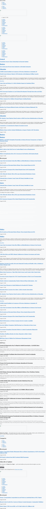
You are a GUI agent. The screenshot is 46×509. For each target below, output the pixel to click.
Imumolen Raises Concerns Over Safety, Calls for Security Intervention (16, 289)
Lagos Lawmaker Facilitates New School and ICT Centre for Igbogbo (18, 354)
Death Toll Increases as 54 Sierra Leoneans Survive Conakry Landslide (16, 320)
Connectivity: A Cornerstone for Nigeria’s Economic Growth (14, 125)
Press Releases (4, 25)
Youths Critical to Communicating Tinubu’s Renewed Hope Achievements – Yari (18, 280)
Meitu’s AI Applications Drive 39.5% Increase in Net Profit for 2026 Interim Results (19, 153)
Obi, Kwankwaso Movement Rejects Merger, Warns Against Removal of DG (17, 165)
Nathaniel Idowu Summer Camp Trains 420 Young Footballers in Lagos (16, 178)
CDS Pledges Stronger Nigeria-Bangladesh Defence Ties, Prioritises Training (19, 372)
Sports (3, 24)
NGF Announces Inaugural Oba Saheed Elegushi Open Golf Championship (17, 169)
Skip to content (2, 0)
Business (3, 20)
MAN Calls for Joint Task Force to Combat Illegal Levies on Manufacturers (17, 149)
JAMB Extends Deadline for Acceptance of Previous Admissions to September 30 (18, 71)
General (3, 19)
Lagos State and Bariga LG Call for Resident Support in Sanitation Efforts (17, 83)
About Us (4, 3)
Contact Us (4, 4)
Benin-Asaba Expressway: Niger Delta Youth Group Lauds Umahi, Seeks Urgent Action (20, 272)
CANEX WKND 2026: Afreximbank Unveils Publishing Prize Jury (16, 380)
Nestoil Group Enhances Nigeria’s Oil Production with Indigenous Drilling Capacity (19, 74)
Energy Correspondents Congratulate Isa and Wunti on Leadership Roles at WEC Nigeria (21, 497)
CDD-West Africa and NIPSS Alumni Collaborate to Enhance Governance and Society (20, 254)
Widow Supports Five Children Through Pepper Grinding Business (15, 98)
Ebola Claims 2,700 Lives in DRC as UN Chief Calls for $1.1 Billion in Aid (17, 506)
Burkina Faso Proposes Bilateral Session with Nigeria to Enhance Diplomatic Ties (18, 107)
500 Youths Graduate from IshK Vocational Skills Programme (14, 457)
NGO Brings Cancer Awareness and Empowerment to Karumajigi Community (17, 203)
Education (4, 22)
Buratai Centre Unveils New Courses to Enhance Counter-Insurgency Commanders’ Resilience (21, 501)
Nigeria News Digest (18, 469)
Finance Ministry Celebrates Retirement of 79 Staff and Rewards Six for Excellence (21, 407)
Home (3, 2)
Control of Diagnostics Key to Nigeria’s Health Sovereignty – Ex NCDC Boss (19, 345)
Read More (2, 242)
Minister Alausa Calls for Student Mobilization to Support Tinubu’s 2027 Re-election (19, 130)
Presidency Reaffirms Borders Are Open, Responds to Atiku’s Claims (16, 333)
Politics (3, 21)
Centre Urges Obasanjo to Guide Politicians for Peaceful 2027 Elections (16, 285)
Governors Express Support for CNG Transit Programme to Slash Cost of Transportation (20, 276)
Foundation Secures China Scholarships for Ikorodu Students (14, 61)
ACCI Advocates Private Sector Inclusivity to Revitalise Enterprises (15, 66)
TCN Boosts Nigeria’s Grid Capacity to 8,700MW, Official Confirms (17, 389)
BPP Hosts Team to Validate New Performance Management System (15, 338)
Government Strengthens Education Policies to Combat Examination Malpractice (18, 329)
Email (1, 466)
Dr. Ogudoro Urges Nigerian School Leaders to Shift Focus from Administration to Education (21, 118)
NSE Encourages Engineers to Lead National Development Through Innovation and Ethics (21, 91)
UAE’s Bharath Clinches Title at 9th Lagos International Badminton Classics (17, 173)
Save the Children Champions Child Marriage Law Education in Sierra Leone (18, 325)
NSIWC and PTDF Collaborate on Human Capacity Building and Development (20, 398)
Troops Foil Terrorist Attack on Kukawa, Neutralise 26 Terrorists (16, 363)
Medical (3, 23)
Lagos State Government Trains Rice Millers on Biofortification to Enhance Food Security (20, 160)
